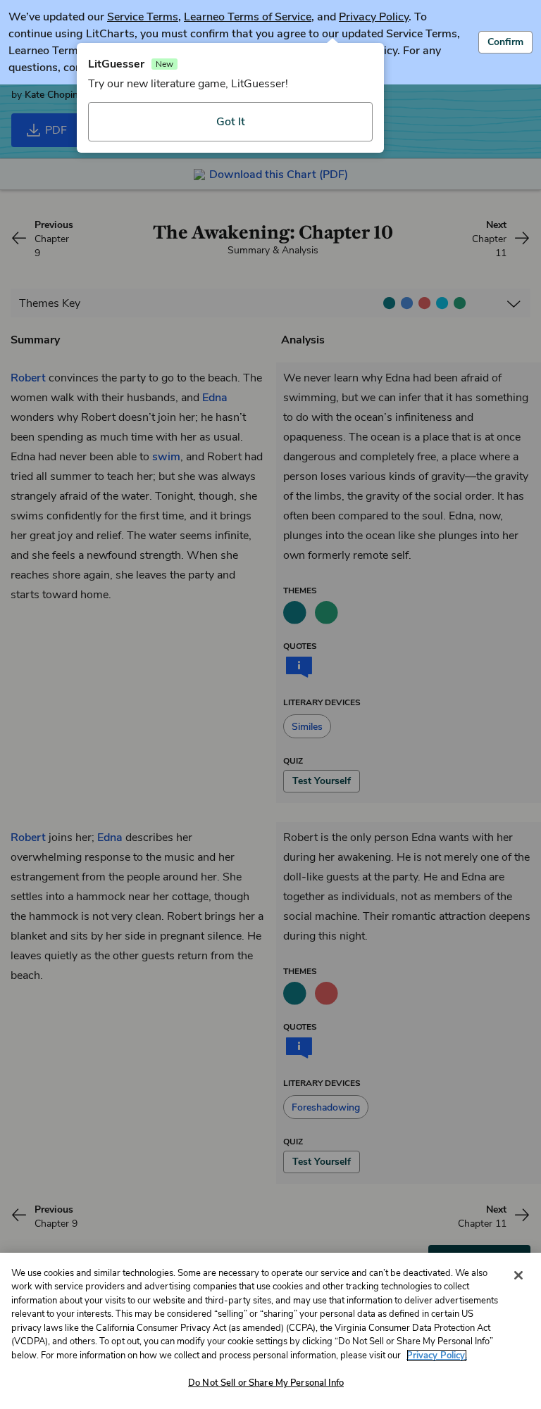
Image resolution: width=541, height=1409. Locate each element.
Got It (230, 121)
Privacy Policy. (436, 1355)
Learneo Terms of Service (247, 17)
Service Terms (142, 17)
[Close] (518, 1275)
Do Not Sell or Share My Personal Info (266, 1383)
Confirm (505, 42)
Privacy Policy (374, 17)
